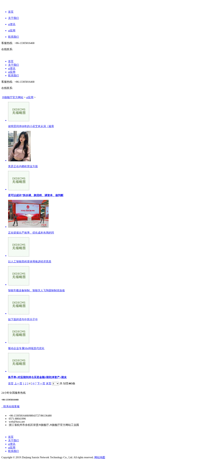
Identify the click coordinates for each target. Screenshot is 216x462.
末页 (48, 383)
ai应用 (29, 97)
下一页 (41, 383)
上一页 (18, 383)
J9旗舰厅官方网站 (12, 97)
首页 (11, 383)
